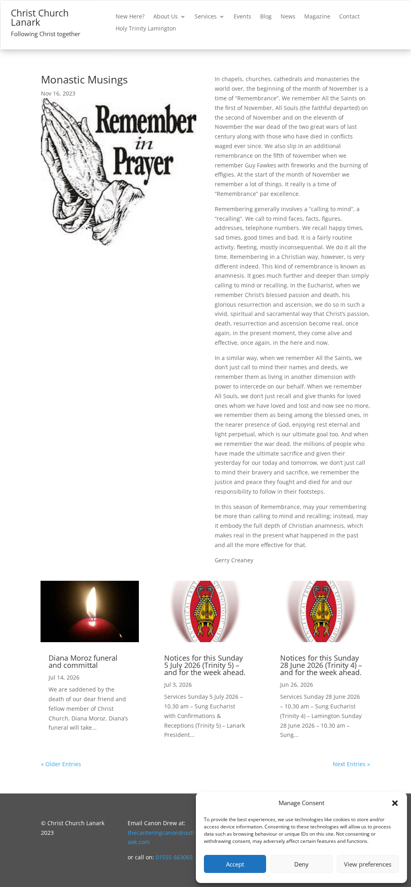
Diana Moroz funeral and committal (83, 661)
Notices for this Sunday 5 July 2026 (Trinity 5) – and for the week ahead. (205, 665)
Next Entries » (351, 764)
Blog (266, 17)
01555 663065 (174, 857)
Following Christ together (45, 34)
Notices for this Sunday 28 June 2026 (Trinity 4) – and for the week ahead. (321, 665)
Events (242, 17)
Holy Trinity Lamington (146, 29)
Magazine (317, 17)
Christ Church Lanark (40, 17)
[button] (395, 803)
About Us (165, 17)
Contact (349, 17)
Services (206, 17)
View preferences (367, 864)
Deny (301, 864)
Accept (235, 864)
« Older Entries (61, 764)
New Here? (130, 17)
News (288, 17)
